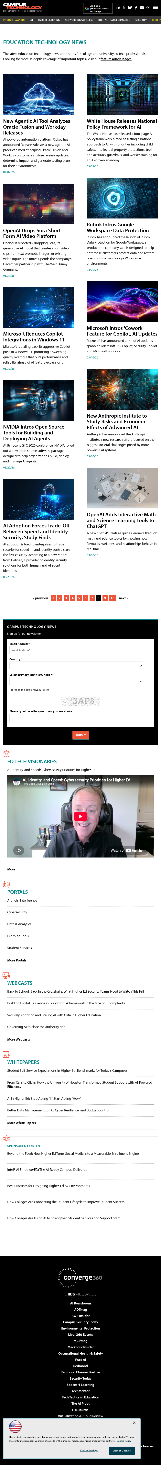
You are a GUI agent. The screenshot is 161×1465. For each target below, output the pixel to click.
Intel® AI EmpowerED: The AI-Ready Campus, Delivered (47, 1169)
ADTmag (80, 1309)
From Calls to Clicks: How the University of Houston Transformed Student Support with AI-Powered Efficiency (79, 1084)
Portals (17, 891)
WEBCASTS (19, 982)
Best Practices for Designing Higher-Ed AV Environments (48, 1186)
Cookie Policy (124, 1440)
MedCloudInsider (81, 1347)
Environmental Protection (80, 1328)
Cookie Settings (89, 1450)
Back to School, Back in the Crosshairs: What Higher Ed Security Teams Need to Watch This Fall (75, 991)
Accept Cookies (122, 1450)
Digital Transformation (114, 19)
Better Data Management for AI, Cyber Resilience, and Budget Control (58, 1110)
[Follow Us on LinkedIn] (118, 7)
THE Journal (81, 1409)
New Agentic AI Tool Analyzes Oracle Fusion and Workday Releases (36, 126)
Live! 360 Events (80, 1334)
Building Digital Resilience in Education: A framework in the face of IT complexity (66, 1003)
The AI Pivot (80, 1403)
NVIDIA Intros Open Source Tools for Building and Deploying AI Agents (33, 432)
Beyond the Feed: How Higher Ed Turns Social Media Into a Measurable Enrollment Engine (73, 1153)
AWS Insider (80, 1315)
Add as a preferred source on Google (99, 8)
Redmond (80, 1366)
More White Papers (21, 1122)
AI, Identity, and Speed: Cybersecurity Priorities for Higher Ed (51, 769)
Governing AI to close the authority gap (36, 1027)
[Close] (134, 1422)
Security (141, 19)
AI (31, 19)
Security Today (80, 1378)
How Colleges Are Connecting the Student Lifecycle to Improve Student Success (65, 1202)
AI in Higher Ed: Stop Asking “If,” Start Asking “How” (44, 1098)
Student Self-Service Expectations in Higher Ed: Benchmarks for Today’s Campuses (67, 1070)
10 (112, 598)
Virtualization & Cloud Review (80, 1416)
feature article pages (116, 59)
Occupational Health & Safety (80, 1353)
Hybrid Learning (49, 19)
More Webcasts (18, 1039)
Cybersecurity (17, 912)
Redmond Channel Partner (80, 1372)
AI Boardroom (80, 1303)
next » (123, 598)
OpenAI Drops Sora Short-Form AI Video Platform (32, 233)
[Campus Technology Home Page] (22, 7)
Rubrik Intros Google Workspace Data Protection (118, 227)
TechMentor (81, 1391)
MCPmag (80, 1341)
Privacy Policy (40, 689)
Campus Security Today (80, 1322)
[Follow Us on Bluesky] (130, 8)
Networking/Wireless (79, 19)
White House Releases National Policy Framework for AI (122, 123)
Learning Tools (18, 936)
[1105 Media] (80, 1294)
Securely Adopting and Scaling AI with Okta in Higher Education (54, 1015)
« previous (40, 598)
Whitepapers (23, 1061)
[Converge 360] (80, 1278)
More (11, 869)
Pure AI (80, 1359)
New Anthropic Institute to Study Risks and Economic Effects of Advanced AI (117, 421)
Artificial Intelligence (22, 900)
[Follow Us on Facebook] (136, 8)
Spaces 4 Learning (80, 1384)
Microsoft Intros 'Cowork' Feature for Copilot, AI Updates (122, 330)
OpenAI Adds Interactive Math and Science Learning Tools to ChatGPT (121, 520)
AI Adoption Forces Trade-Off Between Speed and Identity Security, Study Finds (36, 531)
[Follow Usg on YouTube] (142, 8)
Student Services (19, 947)
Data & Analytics (19, 924)
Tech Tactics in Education (80, 1397)
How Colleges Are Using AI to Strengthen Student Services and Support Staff (63, 1218)
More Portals (17, 960)
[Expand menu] (155, 8)
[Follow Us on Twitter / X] (124, 7)
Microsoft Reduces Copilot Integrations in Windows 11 (34, 336)
